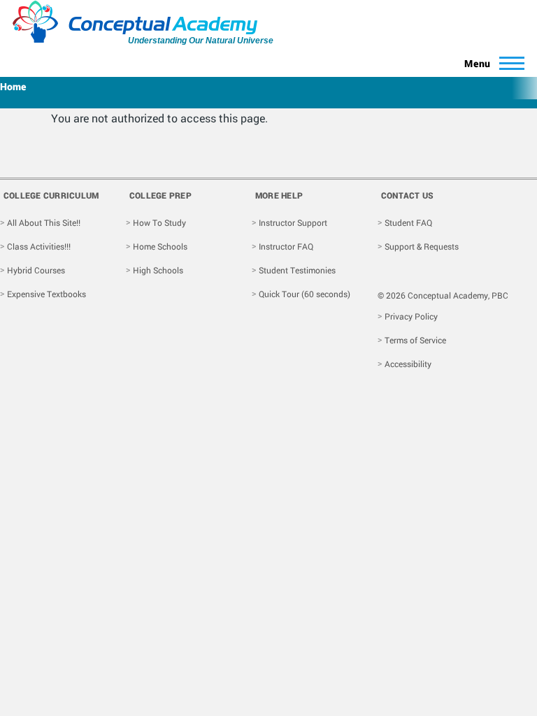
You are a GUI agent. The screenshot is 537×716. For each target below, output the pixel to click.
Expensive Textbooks (46, 293)
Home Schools (160, 246)
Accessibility (408, 363)
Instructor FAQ (286, 246)
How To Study (159, 222)
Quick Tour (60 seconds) (304, 293)
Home (13, 86)
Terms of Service (415, 339)
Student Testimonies (297, 269)
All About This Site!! (43, 222)
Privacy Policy (411, 316)
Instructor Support (293, 222)
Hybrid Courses (36, 269)
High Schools (158, 269)
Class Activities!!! (39, 246)
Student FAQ (408, 222)
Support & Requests (422, 246)
